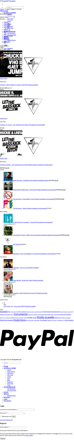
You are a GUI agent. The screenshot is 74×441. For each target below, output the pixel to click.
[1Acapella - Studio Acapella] (7, 1)
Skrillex (25, 317)
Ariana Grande (14, 311)
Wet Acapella (69, 320)
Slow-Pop (10, 28)
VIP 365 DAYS (11, 390)
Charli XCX (40, 311)
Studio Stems (20, 320)
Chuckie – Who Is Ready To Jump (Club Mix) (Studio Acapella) (19, 85)
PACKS (6, 392)
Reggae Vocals (8, 36)
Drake (65, 311)
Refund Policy (11, 40)
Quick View (3, 78)
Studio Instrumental (6, 320)
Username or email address (9, 409)
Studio (34, 317)
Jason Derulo (31, 314)
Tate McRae (31, 320)
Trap (8, 30)
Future (12, 314)
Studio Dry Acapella (66, 317)
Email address (4, 427)
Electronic (7, 25)
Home (2, 9)
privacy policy (28, 435)
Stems (30, 317)
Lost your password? (6, 420)
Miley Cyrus (3, 317)
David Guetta (47, 311)
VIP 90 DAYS (11, 33)
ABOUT (6, 394)
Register (3, 438)
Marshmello (57, 314)
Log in (13, 416)
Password (3, 413)
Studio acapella (45, 317)
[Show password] (24, 413)
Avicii (32, 311)
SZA (27, 320)
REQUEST (7, 42)
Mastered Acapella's (65, 314)
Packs (5, 31)
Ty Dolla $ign (59, 320)
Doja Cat (61, 311)
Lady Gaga (47, 314)
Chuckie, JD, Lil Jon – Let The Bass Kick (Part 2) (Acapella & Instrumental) (22, 125)
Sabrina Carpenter (19, 317)
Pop (5, 32)
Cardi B (36, 311)
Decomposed (55, 311)
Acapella (3, 311)
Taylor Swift (36, 320)
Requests (10, 26)
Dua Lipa (69, 311)
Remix (13, 317)
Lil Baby (52, 314)
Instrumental (21, 314)
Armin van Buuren (22, 311)
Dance (6, 22)
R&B (5, 34)
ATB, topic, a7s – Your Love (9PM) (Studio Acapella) (20, 306)
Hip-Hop (10, 19)
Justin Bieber (41, 314)
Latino (9, 21)
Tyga (64, 320)
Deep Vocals (11, 16)
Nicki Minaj (8, 317)
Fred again (7, 314)
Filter (2, 47)
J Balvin (36, 314)
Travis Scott (53, 320)
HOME (6, 11)
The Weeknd (43, 320)
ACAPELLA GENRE (10, 12)
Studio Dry (58, 317)
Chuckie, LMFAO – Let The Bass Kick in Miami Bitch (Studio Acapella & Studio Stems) (26, 165)
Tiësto (49, 320)
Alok (9, 311)
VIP (5, 43)
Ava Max (29, 311)
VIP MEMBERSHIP (10, 31)
